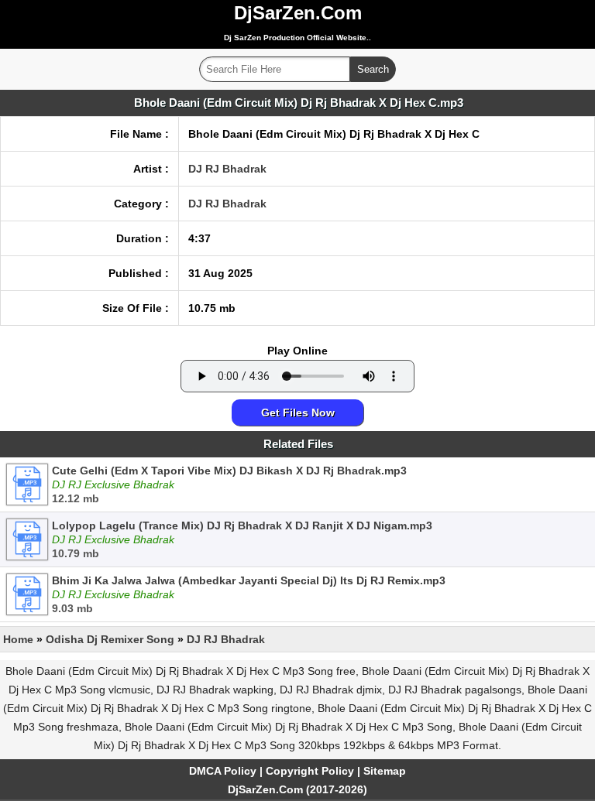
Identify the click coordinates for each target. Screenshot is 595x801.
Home (18, 639)
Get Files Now (298, 412)
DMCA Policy (222, 771)
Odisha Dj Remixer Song (110, 639)
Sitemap (384, 771)
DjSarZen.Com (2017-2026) (297, 789)
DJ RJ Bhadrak (227, 169)
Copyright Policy (310, 771)
